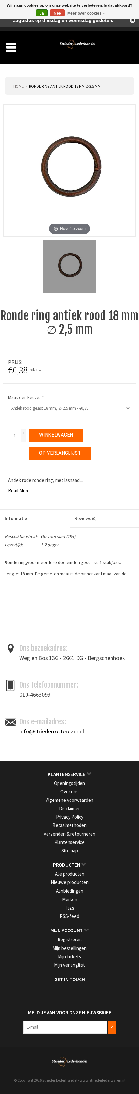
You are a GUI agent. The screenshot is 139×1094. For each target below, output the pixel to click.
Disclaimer (69, 808)
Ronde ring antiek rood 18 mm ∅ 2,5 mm (65, 86)
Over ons (69, 792)
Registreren (70, 939)
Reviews (86, 518)
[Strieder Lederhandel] (78, 47)
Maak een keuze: (25, 397)
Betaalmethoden (69, 825)
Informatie (16, 518)
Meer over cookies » (86, 13)
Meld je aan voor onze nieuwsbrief (69, 1012)
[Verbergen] (132, 20)
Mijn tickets (69, 956)
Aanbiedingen (69, 891)
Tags (69, 908)
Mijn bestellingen (69, 948)
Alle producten (69, 874)
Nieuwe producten (70, 882)
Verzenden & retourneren (69, 834)
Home (18, 86)
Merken (69, 899)
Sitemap (69, 851)
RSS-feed (69, 916)
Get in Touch (69, 979)
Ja (41, 13)
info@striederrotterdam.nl (51, 731)
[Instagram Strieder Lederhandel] (75, 993)
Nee (57, 13)
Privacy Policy (69, 817)
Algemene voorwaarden (69, 800)
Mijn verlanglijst (69, 965)
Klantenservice (69, 842)
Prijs (14, 362)
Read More (19, 490)
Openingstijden (69, 783)
